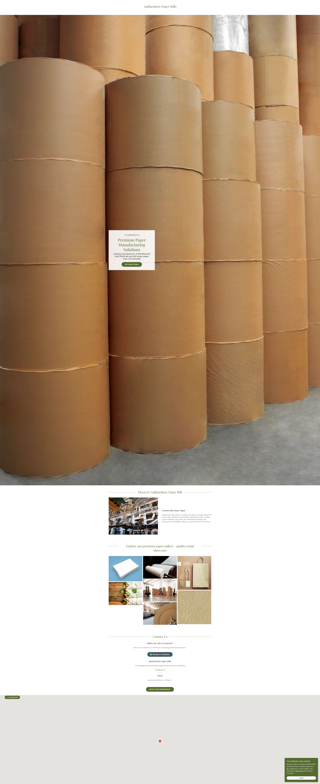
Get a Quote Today (132, 264)
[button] (171, 680)
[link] (160, 7)
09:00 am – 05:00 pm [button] (163, 680)
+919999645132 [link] (131, 235)
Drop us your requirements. (160, 689)
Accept (301, 778)
